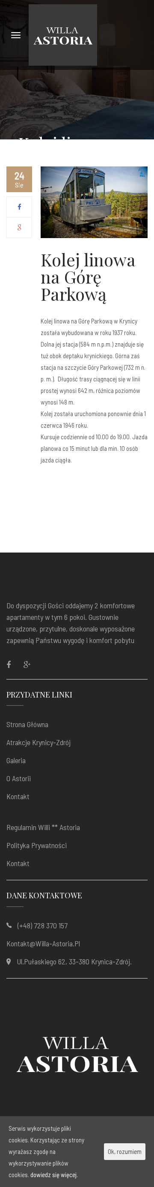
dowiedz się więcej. (54, 1174)
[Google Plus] (19, 227)
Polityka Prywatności (36, 845)
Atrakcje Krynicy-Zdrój (38, 742)
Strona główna (27, 724)
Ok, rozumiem (125, 1151)
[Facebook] (19, 207)
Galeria (16, 760)
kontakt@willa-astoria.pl (43, 943)
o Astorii (18, 778)
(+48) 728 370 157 (43, 925)
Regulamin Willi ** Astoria (43, 827)
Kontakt (18, 796)
